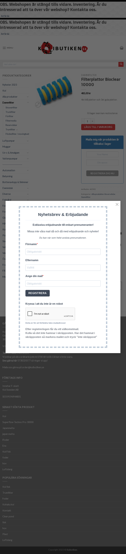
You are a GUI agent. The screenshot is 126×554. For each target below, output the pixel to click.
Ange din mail (33, 276)
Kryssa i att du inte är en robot (44, 303)
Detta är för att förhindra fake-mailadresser (45, 323)
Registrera (37, 293)
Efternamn (31, 260)
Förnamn (31, 244)
